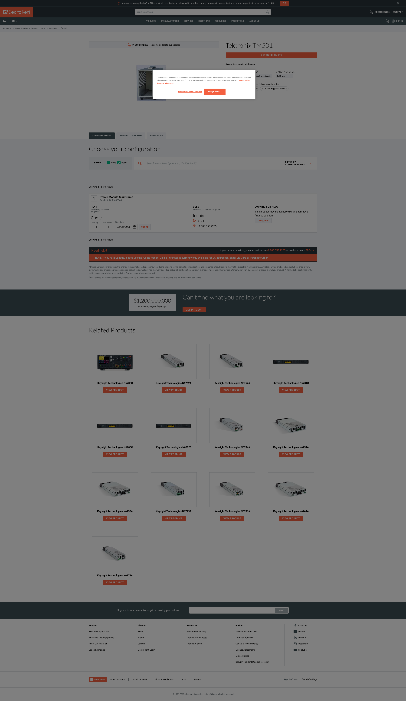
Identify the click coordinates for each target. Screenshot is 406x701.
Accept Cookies (215, 92)
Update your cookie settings (190, 91)
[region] (204, 84)
